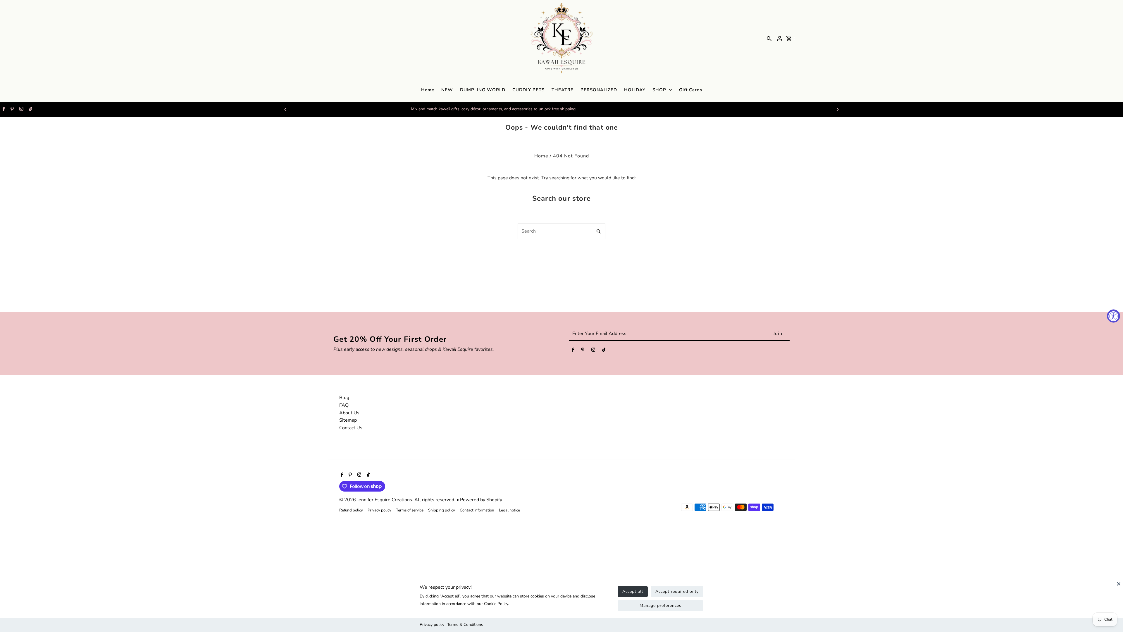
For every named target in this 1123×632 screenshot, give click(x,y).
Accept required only (677, 591)
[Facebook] (3, 109)
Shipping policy (441, 510)
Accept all (632, 591)
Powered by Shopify (481, 500)
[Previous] (285, 109)
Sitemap (348, 420)
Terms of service (409, 510)
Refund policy (351, 510)
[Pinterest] (11, 109)
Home (541, 156)
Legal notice (509, 510)
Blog (344, 397)
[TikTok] (29, 109)
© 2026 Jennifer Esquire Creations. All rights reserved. (398, 500)
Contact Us (350, 428)
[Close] (1118, 586)
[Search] (769, 38)
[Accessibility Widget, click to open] (1113, 316)
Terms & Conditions (465, 624)
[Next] (837, 109)
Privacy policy (432, 624)
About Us (349, 413)
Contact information (477, 510)
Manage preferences (660, 605)
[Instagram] (20, 109)
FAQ (344, 405)
